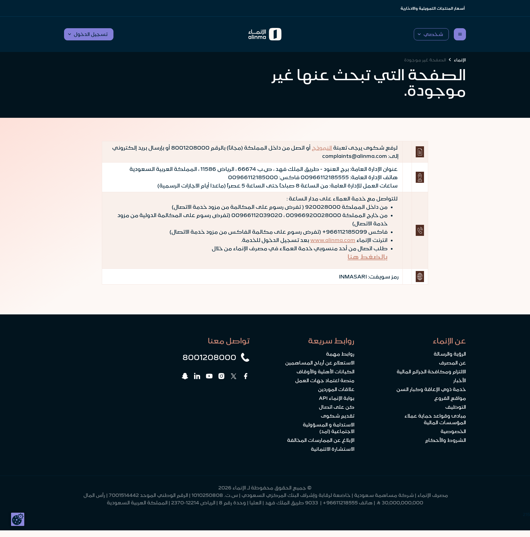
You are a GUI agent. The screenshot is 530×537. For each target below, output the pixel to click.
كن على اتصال (336, 407)
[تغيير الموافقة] (17, 519)
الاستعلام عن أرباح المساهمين (319, 362)
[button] (431, 34)
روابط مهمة (340, 353)
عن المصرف (452, 362)
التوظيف (455, 407)
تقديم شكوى (337, 415)
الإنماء (460, 60)
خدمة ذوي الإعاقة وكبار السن (431, 389)
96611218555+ (340, 502)
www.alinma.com (332, 240)
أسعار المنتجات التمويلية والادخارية (433, 8)
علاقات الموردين (336, 389)
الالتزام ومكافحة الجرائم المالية (431, 371)
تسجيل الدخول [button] (91, 34)
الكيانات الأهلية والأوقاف (325, 371)
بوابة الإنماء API (336, 398)
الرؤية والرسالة (450, 353)
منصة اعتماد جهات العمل (324, 380)
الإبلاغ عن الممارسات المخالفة (320, 440)
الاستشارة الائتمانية (332, 449)
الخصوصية (453, 431)
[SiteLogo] (265, 34)
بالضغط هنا (368, 257)
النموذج (322, 147)
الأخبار (459, 380)
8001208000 (209, 357)
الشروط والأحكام (445, 440)
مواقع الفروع (450, 398)
